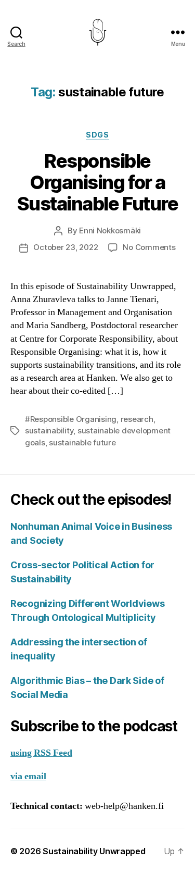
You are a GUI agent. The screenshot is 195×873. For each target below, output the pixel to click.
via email (28, 776)
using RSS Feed (41, 753)
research (137, 419)
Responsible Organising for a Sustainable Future (97, 182)
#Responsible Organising (70, 419)
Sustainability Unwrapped (94, 851)
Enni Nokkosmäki (110, 230)
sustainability (49, 430)
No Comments (149, 247)
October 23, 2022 (65, 247)
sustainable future (82, 442)
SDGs (97, 134)
